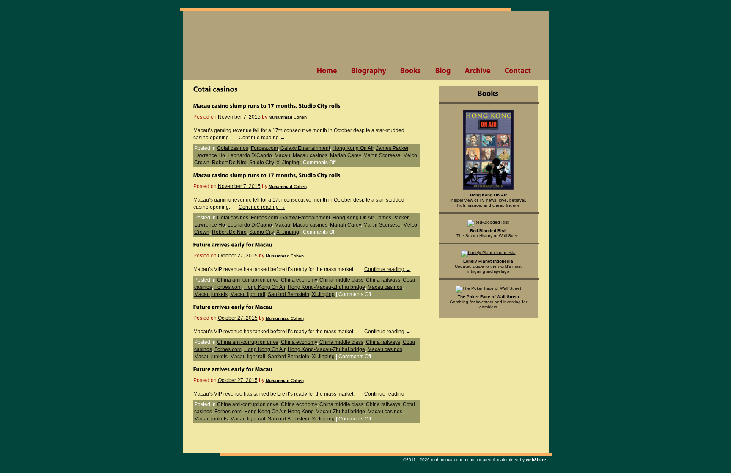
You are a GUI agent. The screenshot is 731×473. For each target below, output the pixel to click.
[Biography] (368, 71)
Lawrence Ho (209, 155)
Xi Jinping (287, 163)
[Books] (410, 71)
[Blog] (443, 71)
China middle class (341, 280)
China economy (299, 280)
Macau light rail (247, 294)
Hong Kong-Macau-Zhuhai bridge (326, 287)
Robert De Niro (229, 163)
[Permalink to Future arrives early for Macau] (233, 244)
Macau (282, 155)
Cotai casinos (232, 148)
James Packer (392, 148)
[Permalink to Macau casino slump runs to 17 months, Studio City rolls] (267, 105)
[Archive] (477, 71)
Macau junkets (211, 294)
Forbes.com (264, 148)
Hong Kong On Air (353, 148)
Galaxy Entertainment (305, 148)
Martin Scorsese (382, 155)
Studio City (261, 163)
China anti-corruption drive (247, 280)
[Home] (326, 71)
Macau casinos (310, 155)
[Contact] (517, 71)
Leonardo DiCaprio (250, 155)
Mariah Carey (345, 155)
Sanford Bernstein (288, 294)
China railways (383, 280)
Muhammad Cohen (288, 117)
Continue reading (262, 138)
